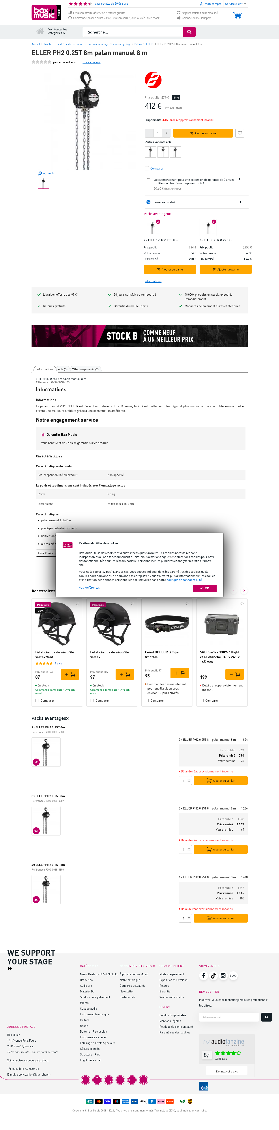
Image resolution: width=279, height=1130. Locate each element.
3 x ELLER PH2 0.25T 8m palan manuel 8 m (207, 808)
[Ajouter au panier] (70, 674)
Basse (84, 1025)
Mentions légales (170, 1021)
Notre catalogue (130, 980)
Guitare (84, 1020)
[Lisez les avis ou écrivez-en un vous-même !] (41, 62)
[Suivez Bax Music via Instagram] (223, 975)
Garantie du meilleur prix (196, 18)
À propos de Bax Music (134, 974)
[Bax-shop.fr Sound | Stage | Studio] (46, 12)
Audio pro (86, 985)
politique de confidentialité (184, 580)
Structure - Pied (90, 1054)
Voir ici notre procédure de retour (28, 1060)
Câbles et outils (90, 1048)
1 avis (58, 663)
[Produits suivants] (244, 590)
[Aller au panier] (237, 13)
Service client (171, 966)
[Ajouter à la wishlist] (240, 132)
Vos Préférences (89, 587)
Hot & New (86, 980)
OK (207, 588)
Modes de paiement (171, 974)
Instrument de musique (94, 1014)
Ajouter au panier (223, 780)
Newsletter (127, 991)
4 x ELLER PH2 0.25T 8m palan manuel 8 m (207, 877)
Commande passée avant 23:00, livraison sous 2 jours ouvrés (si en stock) (116, 18)
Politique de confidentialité (176, 1026)
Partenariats (127, 997)
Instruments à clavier (93, 1037)
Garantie (164, 991)
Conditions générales (172, 1015)
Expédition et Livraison (173, 980)
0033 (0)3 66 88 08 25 (25, 1068)
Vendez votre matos (171, 997)
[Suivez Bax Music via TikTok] (213, 975)
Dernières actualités (132, 985)
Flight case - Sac (90, 1060)
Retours (164, 985)
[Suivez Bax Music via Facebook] (203, 975)
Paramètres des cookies (174, 1032)
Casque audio (88, 1008)
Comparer (47, 700)
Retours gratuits (54, 306)
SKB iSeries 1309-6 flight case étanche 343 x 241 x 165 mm (220, 657)
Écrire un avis (92, 62)
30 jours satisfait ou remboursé (200, 13)
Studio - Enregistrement (95, 997)
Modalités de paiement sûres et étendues (212, 306)
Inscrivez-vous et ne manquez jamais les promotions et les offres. (233, 1002)
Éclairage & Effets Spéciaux (97, 1043)
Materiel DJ (87, 991)
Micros (84, 1003)
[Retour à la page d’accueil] (40, 31)
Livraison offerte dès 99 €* (61, 294)
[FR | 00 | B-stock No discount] (140, 336)
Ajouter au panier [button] (206, 133)
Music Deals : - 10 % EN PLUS (99, 974)
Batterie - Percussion (93, 1031)
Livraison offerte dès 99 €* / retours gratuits (99, 13)
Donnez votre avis (227, 1071)
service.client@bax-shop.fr (34, 1074)
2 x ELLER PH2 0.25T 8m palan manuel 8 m (207, 739)
